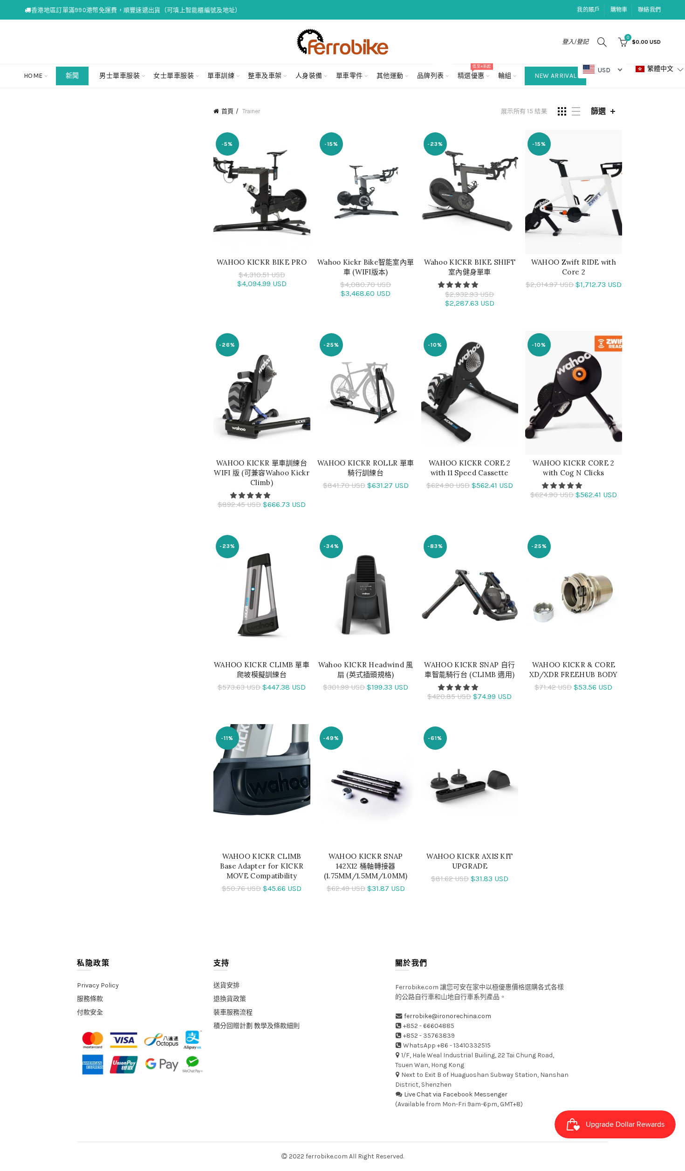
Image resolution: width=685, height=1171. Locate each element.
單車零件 (349, 76)
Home (33, 76)
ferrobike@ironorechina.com (447, 1016)
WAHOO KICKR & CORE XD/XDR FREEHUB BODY (573, 669)
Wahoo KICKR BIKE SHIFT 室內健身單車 (470, 267)
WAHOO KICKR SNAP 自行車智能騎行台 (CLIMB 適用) (469, 669)
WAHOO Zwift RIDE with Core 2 (573, 267)
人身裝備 (308, 76)
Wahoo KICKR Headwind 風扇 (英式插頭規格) (365, 669)
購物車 (619, 10)
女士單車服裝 (173, 76)
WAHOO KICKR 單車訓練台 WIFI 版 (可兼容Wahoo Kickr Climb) (261, 473)
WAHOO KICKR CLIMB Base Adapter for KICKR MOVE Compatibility (262, 866)
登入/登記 (575, 41)
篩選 (598, 111)
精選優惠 (474, 72)
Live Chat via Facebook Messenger (455, 1094)
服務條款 (90, 999)
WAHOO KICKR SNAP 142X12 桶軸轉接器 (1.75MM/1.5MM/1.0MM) (366, 866)
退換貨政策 (229, 999)
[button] (459, 285)
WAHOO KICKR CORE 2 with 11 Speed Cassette (469, 468)
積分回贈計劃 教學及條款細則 (256, 1026)
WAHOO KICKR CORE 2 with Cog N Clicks (573, 468)
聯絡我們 (649, 10)
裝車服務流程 (233, 1012)
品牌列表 (433, 72)
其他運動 (390, 76)
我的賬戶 (588, 10)
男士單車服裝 (119, 76)
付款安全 (90, 1012)
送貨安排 (226, 985)
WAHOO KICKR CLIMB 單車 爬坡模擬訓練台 (261, 669)
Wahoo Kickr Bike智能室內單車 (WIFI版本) (365, 267)
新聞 (72, 76)
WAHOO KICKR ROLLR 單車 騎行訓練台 (365, 468)
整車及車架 (265, 76)
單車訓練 (220, 76)
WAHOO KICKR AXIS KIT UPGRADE (469, 861)
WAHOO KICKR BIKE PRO (262, 262)
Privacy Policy (98, 985)
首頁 (227, 111)
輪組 (505, 76)
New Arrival (555, 76)
